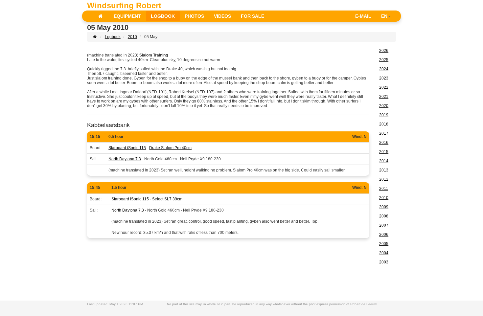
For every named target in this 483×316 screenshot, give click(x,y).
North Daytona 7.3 (124, 159)
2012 (383, 179)
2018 (383, 124)
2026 (383, 50)
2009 (383, 207)
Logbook (113, 36)
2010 (132, 36)
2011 (383, 188)
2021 (383, 96)
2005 (383, 243)
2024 (383, 69)
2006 (383, 234)
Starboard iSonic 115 (127, 148)
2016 (383, 142)
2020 (383, 105)
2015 (383, 151)
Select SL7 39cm (167, 199)
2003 (383, 262)
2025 (383, 59)
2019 (383, 115)
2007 (383, 225)
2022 (383, 87)
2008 (383, 216)
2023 (383, 78)
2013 (383, 170)
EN (384, 16)
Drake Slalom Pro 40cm (170, 148)
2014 (383, 161)
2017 (383, 133)
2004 (383, 253)
